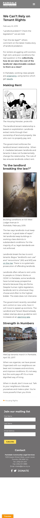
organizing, (12, 76)
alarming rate (24, 317)
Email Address (9, 431)
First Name (8, 416)
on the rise (8, 263)
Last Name (8, 423)
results (10, 79)
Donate (23, 470)
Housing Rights (11, 401)
